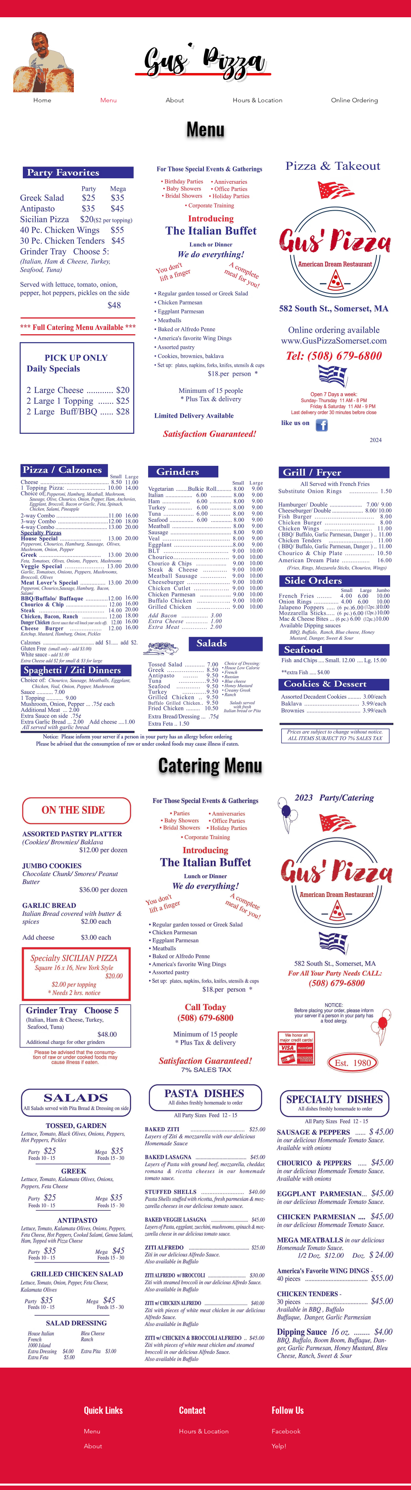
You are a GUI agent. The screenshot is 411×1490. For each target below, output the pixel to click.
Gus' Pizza (204, 63)
